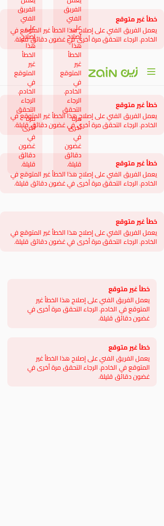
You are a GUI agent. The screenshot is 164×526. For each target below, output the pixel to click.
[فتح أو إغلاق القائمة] (151, 71)
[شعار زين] (113, 72)
